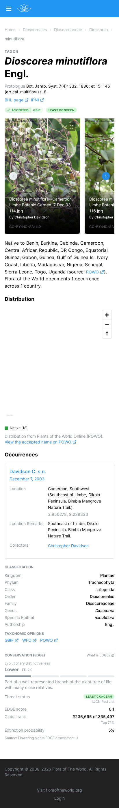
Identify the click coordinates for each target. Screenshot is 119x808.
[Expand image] (71, 127)
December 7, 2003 (27, 478)
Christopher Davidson (31, 217)
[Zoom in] (106, 315)
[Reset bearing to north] (106, 333)
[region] (59, 365)
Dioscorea (98, 29)
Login (59, 798)
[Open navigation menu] (9, 9)
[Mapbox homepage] (9, 417)
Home (10, 29)
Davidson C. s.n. (28, 471)
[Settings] (13, 176)
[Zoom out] (106, 324)
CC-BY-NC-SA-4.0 (25, 226)
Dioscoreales (35, 29)
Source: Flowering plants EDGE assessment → (42, 738)
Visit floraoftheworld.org (59, 790)
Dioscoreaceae (68, 29)
